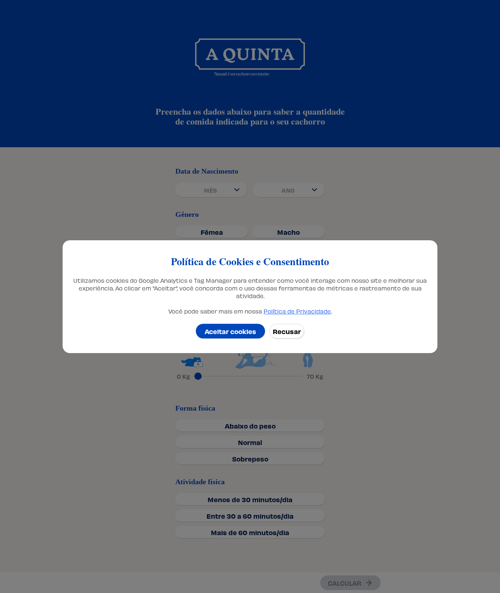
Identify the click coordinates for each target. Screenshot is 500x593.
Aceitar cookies (230, 331)
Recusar (287, 331)
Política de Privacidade (297, 311)
